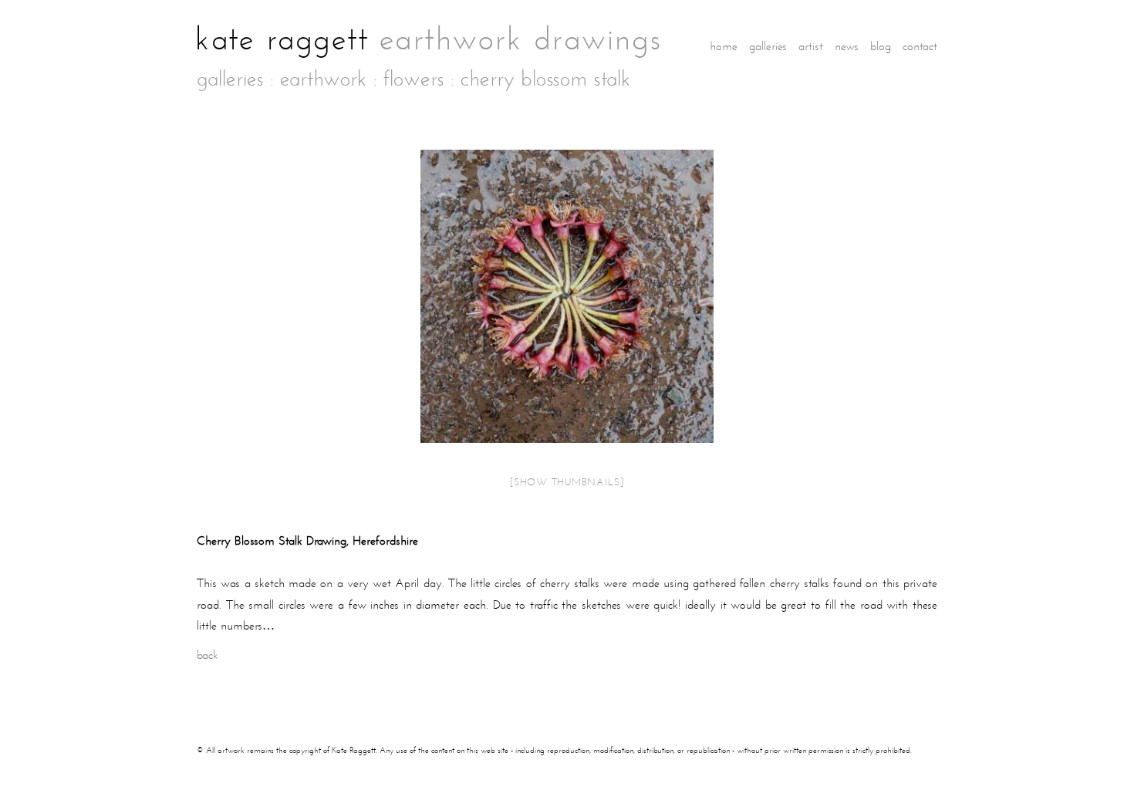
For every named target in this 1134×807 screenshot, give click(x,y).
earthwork (323, 79)
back (207, 654)
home (723, 46)
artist (810, 46)
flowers (413, 79)
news (847, 46)
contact (920, 46)
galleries (768, 46)
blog (880, 46)
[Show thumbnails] (567, 482)
